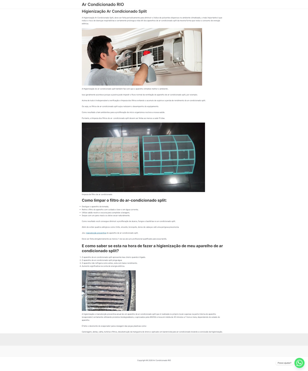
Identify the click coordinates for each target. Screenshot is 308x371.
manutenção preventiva (96, 233)
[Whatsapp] (299, 363)
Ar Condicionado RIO (103, 4)
